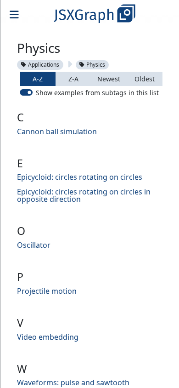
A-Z (38, 78)
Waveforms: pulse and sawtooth (73, 382)
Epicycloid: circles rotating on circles (79, 177)
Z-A (73, 78)
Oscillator (33, 245)
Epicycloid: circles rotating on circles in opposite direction (84, 195)
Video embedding (47, 337)
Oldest (144, 78)
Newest (108, 78)
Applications (43, 64)
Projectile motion (47, 291)
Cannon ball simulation (57, 131)
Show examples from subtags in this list (97, 92)
